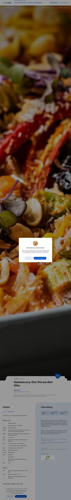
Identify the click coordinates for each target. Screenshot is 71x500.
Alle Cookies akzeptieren (40, 258)
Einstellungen (28, 258)
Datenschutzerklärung (44, 252)
